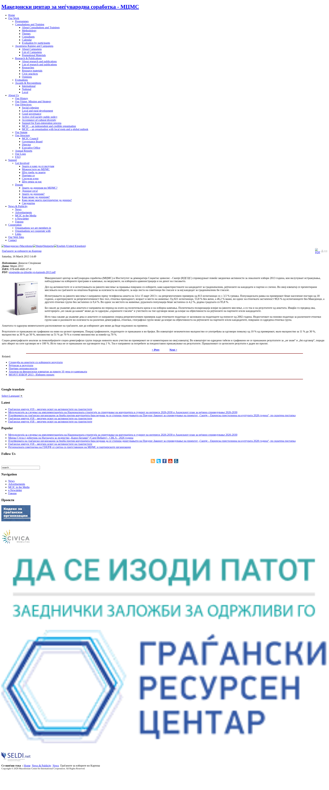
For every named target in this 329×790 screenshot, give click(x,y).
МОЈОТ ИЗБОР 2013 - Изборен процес (31, 374)
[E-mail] (325, 251)
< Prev (156, 349)
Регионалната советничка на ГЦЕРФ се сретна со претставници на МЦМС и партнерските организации (69, 447)
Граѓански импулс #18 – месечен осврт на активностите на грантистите (50, 418)
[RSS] (154, 462)
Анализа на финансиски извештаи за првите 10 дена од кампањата (48, 371)
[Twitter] (159, 462)
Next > (173, 349)
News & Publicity (41, 765)
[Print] (322, 251)
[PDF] (317, 252)
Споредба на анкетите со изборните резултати (36, 362)
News (56, 765)
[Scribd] (176, 462)
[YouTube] (171, 462)
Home (27, 765)
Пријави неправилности (23, 368)
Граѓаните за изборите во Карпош (21, 251)
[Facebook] (165, 462)
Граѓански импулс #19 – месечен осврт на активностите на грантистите (50, 409)
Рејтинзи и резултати (21, 365)
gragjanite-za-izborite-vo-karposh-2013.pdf (32, 272)
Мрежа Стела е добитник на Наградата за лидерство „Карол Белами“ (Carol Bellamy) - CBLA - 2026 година (70, 437)
